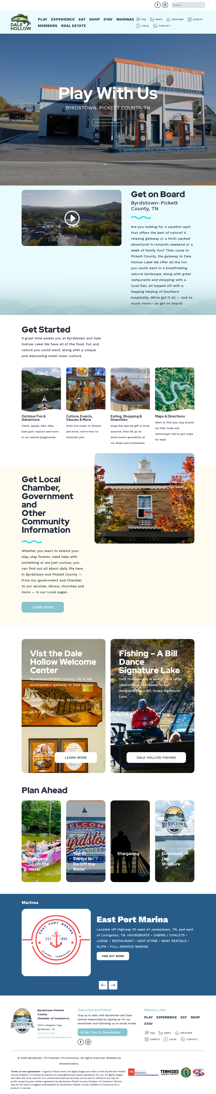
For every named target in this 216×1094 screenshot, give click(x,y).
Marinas (125, 19)
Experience (63, 19)
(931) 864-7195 (42, 712)
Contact (164, 25)
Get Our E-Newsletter (102, 1032)
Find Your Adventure (108, 131)
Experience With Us (108, 93)
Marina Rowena (129, 919)
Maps (159, 19)
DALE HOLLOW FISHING (156, 757)
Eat (82, 19)
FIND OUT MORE (113, 944)
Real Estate (73, 26)
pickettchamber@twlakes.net (54, 1037)
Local (145, 25)
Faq (144, 19)
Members (47, 26)
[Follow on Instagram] (165, 5)
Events (197, 19)
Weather (177, 19)
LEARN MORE (43, 607)
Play (42, 19)
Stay (108, 19)
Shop (94, 19)
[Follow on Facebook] (158, 5)
